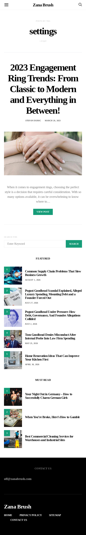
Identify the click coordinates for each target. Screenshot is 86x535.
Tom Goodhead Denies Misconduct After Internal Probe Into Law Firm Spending (50, 336)
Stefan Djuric (33, 120)
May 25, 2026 (31, 343)
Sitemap (55, 515)
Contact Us (18, 519)
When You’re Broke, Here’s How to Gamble (52, 417)
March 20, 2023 (53, 120)
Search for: (11, 237)
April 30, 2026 (32, 364)
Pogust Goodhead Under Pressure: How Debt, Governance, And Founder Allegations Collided (52, 315)
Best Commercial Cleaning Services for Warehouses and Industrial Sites (49, 438)
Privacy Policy (31, 515)
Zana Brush (43, 4)
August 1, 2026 (33, 280)
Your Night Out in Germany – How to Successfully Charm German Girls (48, 395)
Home (8, 515)
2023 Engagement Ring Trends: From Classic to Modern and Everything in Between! (43, 89)
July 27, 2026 (31, 303)
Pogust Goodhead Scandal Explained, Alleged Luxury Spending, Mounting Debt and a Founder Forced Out (53, 294)
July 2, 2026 (31, 324)
